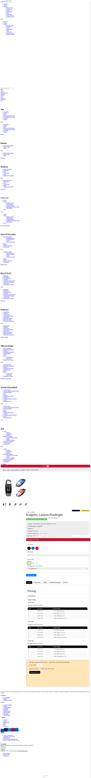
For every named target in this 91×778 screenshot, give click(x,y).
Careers (8, 10)
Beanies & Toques (7, 169)
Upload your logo (34, 668)
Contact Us (3, 1)
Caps (4, 171)
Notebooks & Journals (8, 352)
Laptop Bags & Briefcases (9, 280)
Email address (33, 665)
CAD (15, 1)
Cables (7, 439)
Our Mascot (9, 9)
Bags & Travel (6, 273)
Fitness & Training (7, 236)
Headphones (9, 433)
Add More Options (31, 575)
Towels (8, 240)
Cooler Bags (6, 283)
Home (4, 470)
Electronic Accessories (8, 441)
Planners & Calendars (8, 359)
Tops (2, 109)
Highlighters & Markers (8, 349)
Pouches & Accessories (8, 284)
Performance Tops (10, 238)
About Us (5, 4)
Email (2, 748)
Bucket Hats (6, 170)
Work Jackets (9, 208)
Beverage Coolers (7, 319)
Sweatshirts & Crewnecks (9, 117)
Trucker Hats (6, 173)
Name (2, 746)
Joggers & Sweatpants (8, 145)
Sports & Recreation (8, 234)
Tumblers (5, 313)
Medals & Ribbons (7, 392)
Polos (4, 114)
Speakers (8, 435)
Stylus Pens (8, 358)
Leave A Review (10, 15)
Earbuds (8, 432)
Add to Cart (85, 510)
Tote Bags (5, 279)
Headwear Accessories (8, 175)
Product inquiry (76, 510)
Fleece (4, 200)
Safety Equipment (15, 470)
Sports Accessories (7, 245)
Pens (4, 356)
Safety (8, 470)
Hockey (5, 244)
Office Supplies (6, 353)
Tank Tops (5, 118)
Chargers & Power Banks (12, 437)
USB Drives (6, 444)
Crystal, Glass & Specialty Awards (11, 391)
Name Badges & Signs (8, 396)
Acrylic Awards (6, 389)
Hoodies (5, 113)
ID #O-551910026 (30, 512)
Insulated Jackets (10, 203)
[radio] (29, 548)
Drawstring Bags (7, 278)
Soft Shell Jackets (10, 205)
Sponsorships (9, 11)
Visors (4, 174)
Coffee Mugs (6, 314)
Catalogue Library (10, 16)
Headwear (4, 167)
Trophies (5, 397)
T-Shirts (5, 119)
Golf (4, 243)
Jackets (5, 201)
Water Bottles (6, 312)
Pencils (5, 354)
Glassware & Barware (8, 315)
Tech (2, 429)
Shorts (4, 148)
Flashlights (22, 470)
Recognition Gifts (7, 401)
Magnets (5, 351)
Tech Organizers (7, 442)
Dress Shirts (6, 111)
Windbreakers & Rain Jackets (12, 206)
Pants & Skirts (6, 147)
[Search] (2, 90)
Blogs (7, 12)
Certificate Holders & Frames (10, 398)
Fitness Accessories (10, 241)
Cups (4, 393)
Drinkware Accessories (8, 321)
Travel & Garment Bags (8, 282)
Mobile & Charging (7, 436)
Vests (4, 209)
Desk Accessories (7, 348)
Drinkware (5, 309)
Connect (5, 6)
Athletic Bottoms (10, 239)
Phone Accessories (10, 440)
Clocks (5, 400)
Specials (5, 5)
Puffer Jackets (9, 204)
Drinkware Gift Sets (7, 318)
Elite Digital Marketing (22, 751)
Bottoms (4, 143)
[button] (45, 19)
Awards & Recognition (9, 387)
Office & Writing (7, 346)
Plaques (5, 395)
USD (10, 1)
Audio (4, 431)
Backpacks (5, 275)
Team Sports (6, 247)
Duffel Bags (6, 277)
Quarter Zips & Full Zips (9, 115)
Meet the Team (9, 7)
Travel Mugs (6, 317)
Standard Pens (9, 357)
